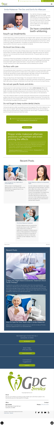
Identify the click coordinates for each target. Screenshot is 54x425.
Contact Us (27, 365)
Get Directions (27, 341)
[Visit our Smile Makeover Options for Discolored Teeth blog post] (38, 173)
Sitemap (11, 412)
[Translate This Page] (52, 422)
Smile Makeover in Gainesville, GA (28, 120)
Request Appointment (27, 353)
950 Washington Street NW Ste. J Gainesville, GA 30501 (30, 1)
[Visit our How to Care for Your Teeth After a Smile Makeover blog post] (15, 173)
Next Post (47, 244)
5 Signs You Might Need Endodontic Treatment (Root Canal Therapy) (26, 281)
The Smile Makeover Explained (25, 223)
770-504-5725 (37, 150)
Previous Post (7, 244)
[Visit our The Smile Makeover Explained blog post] (27, 213)
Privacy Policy (6, 412)
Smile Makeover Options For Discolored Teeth (38, 183)
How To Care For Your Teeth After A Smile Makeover (14, 183)
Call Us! (49, 1)
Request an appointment (15, 150)
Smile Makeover (27, 127)
